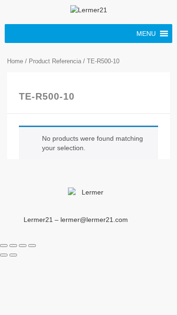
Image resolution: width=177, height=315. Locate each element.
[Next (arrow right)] (13, 255)
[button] (146, 33)
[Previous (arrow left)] (4, 255)
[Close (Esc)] (4, 245)
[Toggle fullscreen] (22, 245)
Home (15, 61)
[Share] (13, 245)
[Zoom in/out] (32, 245)
